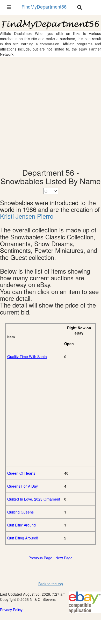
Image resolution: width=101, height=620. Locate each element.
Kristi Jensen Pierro (26, 216)
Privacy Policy (11, 609)
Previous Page (40, 557)
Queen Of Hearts (21, 473)
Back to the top (50, 583)
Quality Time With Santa (27, 356)
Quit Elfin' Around (21, 525)
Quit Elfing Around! (22, 537)
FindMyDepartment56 (44, 6)
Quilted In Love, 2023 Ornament (33, 499)
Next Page (64, 557)
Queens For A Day (22, 486)
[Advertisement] (50, 112)
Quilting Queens (20, 512)
